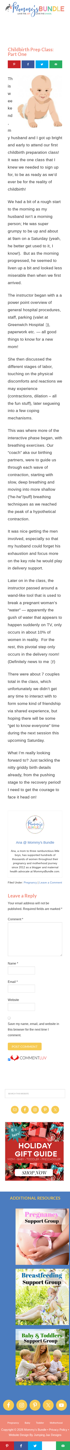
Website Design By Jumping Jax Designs (35, 1435)
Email (13, 981)
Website (13, 1000)
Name (13, 963)
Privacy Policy (58, 1429)
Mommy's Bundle (35, 9)
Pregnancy (30, 882)
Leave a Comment (50, 882)
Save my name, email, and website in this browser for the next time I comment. (33, 1029)
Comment (15, 919)
